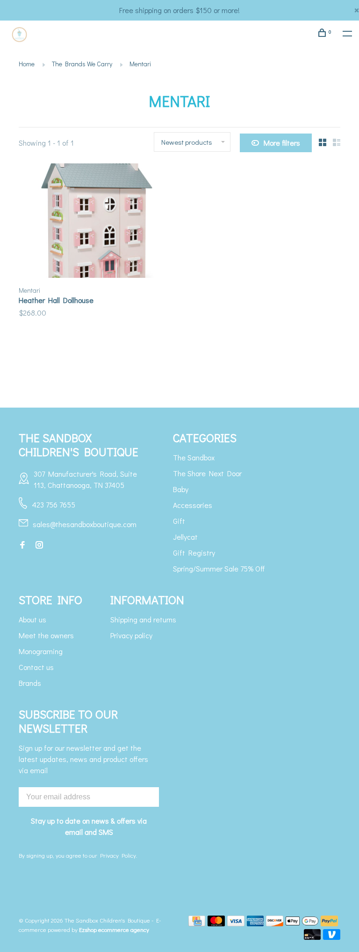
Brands (30, 683)
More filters (282, 143)
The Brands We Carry (82, 63)
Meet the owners (46, 635)
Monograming (41, 651)
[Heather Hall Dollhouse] (95, 222)
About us (32, 619)
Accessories (192, 505)
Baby (180, 489)
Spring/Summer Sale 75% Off (219, 568)
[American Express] (255, 923)
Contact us (36, 667)
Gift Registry (194, 552)
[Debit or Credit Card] (312, 937)
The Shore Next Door (207, 473)
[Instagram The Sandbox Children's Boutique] (39, 545)
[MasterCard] (216, 923)
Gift (179, 521)
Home (27, 63)
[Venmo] (331, 937)
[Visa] (235, 923)
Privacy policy (131, 635)
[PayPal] (329, 923)
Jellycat (185, 537)
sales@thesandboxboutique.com (84, 524)
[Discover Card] (274, 923)
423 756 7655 (53, 504)
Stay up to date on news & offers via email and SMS (89, 826)
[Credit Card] (196, 923)
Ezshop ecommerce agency (114, 929)
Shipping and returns (143, 619)
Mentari (140, 63)
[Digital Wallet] (302, 923)
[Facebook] (22, 545)
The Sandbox (194, 457)
